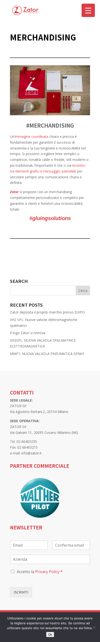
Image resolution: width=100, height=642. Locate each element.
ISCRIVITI (21, 592)
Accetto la (40, 571)
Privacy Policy (47, 571)
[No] (94, 627)
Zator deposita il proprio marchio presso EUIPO (47, 312)
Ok (50, 634)
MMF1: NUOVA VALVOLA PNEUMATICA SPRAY (47, 353)
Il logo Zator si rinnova (27, 332)
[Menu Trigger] (88, 10)
